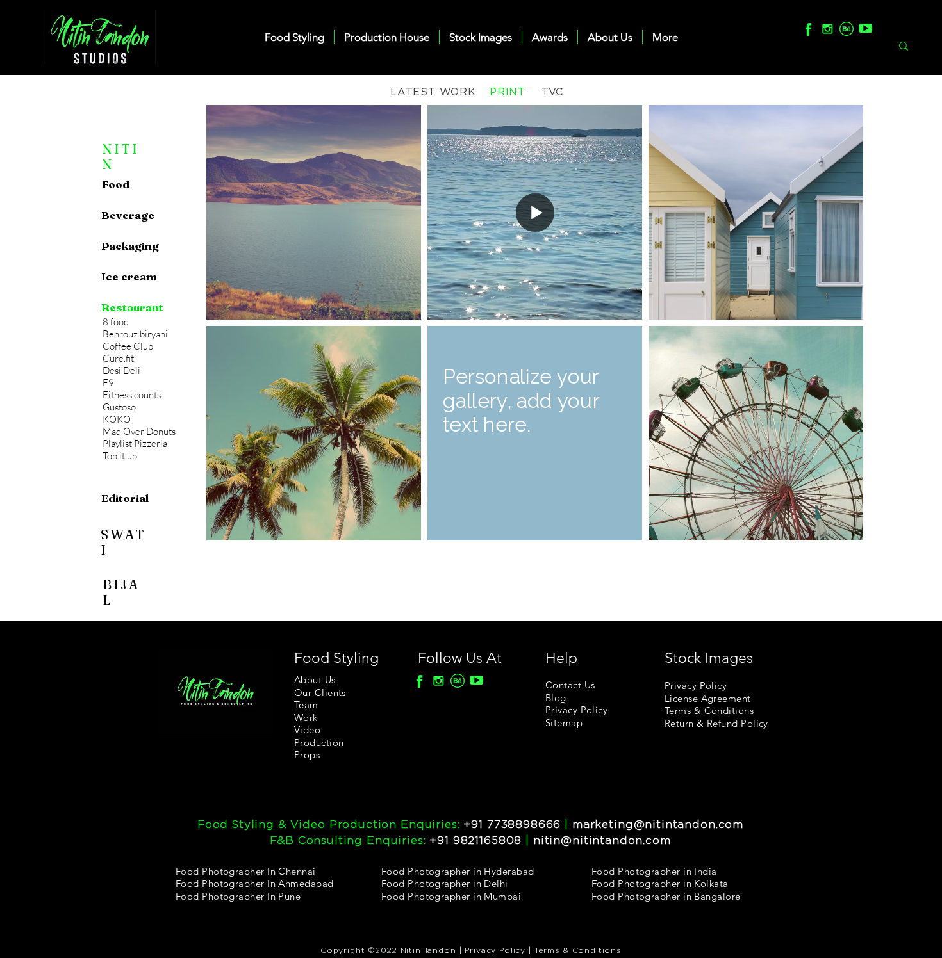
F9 (108, 383)
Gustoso (119, 407)
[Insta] (827, 29)
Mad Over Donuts (139, 431)
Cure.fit (118, 358)
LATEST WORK (433, 92)
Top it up (120, 456)
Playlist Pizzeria (135, 443)
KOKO (117, 419)
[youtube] (866, 29)
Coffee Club (128, 346)
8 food (116, 322)
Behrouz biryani (135, 334)
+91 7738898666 (512, 824)
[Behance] (846, 29)
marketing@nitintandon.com (657, 824)
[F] (808, 29)
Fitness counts (132, 395)
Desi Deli (121, 370)
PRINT (507, 92)
